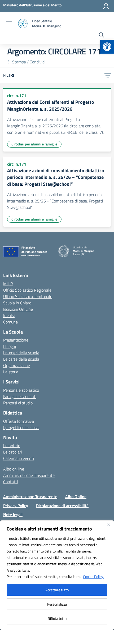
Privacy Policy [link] (15, 505)
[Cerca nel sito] (101, 35)
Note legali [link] (13, 514)
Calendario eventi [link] (18, 458)
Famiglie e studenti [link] (19, 396)
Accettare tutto (57, 590)
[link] (107, 47)
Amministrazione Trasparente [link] (29, 475)
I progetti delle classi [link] (21, 427)
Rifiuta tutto (57, 618)
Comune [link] (10, 322)
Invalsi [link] (9, 315)
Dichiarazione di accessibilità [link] (62, 505)
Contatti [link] (10, 481)
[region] (57, 575)
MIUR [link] (8, 284)
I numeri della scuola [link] (21, 352)
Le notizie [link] (11, 445)
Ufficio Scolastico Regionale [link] (27, 290)
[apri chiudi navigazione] (9, 23)
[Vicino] (108, 524)
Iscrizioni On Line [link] (18, 309)
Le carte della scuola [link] (21, 359)
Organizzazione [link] (16, 365)
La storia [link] (10, 372)
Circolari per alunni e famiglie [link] (34, 144)
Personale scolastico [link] (21, 390)
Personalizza (57, 604)
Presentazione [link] (15, 340)
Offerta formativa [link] (18, 421)
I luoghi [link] (9, 346)
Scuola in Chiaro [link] (17, 303)
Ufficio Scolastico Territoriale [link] (27, 296)
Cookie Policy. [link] (93, 576)
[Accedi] (106, 6)
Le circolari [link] (12, 452)
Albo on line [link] (13, 469)
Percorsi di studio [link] (18, 403)
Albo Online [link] (75, 496)
